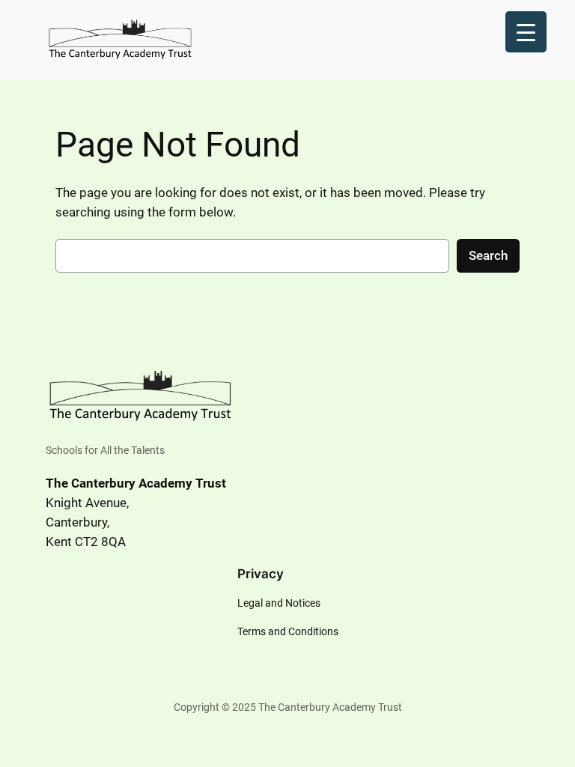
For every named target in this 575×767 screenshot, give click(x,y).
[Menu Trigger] (526, 31)
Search (488, 255)
